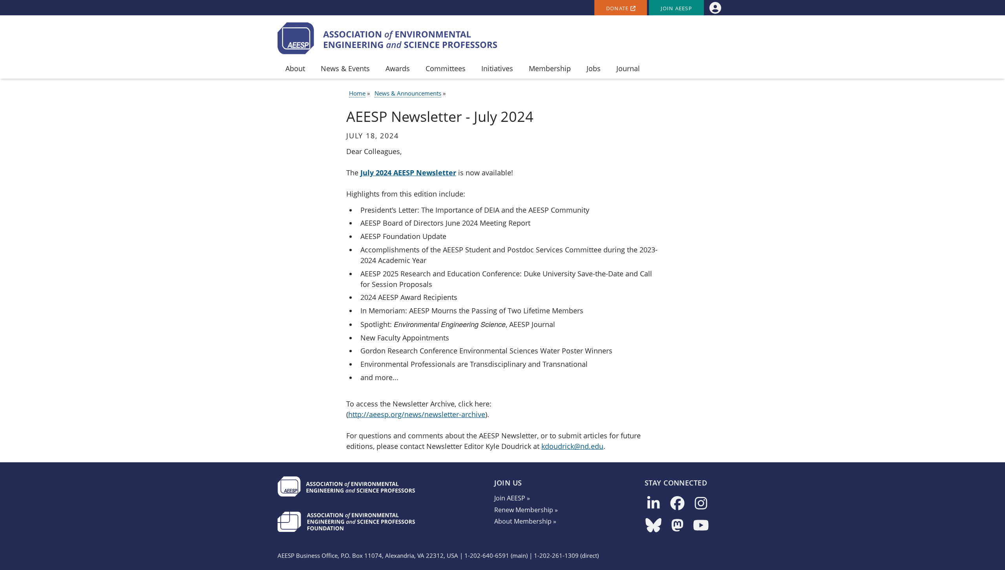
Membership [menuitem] (550, 68)
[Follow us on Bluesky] (653, 525)
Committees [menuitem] (446, 68)
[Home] (387, 38)
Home (357, 93)
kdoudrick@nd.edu (572, 446)
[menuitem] (715, 7)
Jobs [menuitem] (594, 68)
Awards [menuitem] (398, 68)
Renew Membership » (526, 510)
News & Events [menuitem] (345, 68)
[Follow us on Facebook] (677, 503)
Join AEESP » (512, 498)
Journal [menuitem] (628, 68)
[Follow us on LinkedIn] (653, 503)
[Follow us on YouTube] (701, 525)
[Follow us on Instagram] (701, 503)
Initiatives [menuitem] (497, 68)
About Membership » (525, 521)
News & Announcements (408, 93)
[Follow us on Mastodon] (677, 525)
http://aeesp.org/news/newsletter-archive (416, 414)
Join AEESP (676, 8)
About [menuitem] (295, 68)
